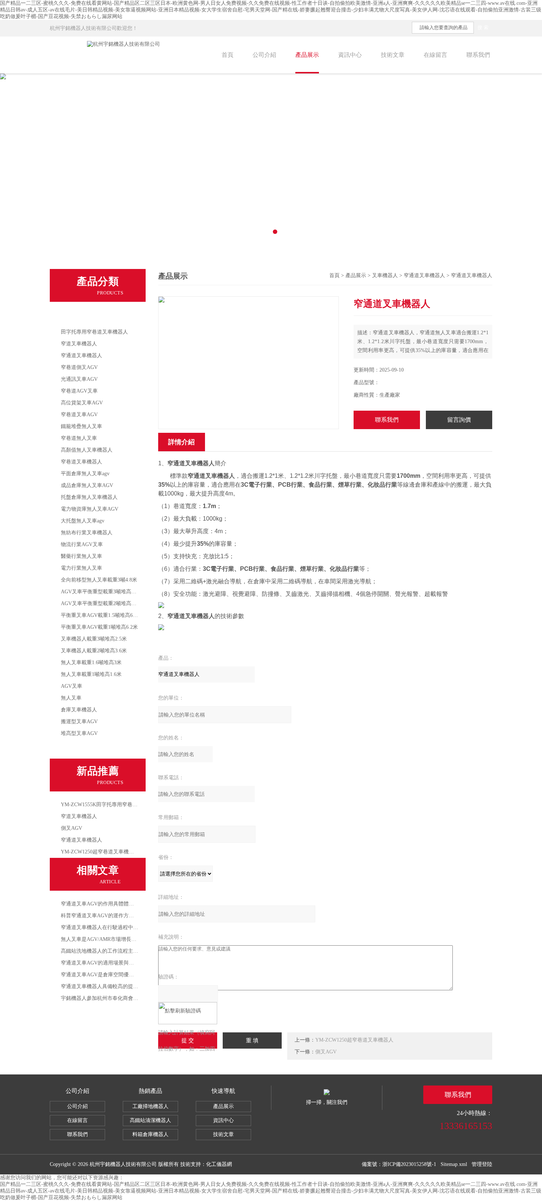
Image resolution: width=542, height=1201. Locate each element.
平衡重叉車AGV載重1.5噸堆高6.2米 (101, 615)
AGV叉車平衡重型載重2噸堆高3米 (100, 603)
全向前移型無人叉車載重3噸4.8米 (99, 580)
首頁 (227, 55)
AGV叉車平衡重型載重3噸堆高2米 (100, 591)
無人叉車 (71, 698)
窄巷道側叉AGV (79, 367)
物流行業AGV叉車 (82, 544)
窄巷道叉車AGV (79, 414)
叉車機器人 (77, 317)
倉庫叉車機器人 (79, 709)
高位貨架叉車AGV (82, 402)
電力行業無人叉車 (81, 568)
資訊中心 (350, 55)
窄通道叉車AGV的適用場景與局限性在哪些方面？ (118, 963)
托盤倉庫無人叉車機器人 (89, 497)
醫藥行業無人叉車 (81, 556)
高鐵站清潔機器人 (150, 1120)
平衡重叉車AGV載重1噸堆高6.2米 (99, 627)
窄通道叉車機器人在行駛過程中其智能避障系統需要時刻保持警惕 (136, 927)
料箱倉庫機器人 (150, 1134)
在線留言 (435, 55)
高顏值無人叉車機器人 (86, 450)
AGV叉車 (71, 686)
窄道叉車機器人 (79, 343)
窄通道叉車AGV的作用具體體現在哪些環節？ (113, 904)
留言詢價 (459, 420)
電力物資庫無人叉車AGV (89, 509)
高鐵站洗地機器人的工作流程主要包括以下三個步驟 (120, 951)
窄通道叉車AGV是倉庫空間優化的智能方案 (110, 974)
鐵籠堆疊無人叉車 (81, 426)
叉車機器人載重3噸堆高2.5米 (94, 639)
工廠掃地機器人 (150, 1106)
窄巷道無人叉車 (79, 438)
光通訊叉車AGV (79, 379)
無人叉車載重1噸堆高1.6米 (91, 674)
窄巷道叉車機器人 (81, 462)
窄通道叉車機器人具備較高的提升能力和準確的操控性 (123, 986)
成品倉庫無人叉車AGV (87, 485)
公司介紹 (264, 55)
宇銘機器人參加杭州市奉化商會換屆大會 (107, 998)
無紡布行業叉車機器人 (86, 532)
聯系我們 (478, 55)
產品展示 (307, 55)
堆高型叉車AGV (79, 733)
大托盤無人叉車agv (82, 521)
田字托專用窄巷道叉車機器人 (94, 332)
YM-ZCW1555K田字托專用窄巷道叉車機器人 (112, 804)
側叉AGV (71, 828)
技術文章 (392, 55)
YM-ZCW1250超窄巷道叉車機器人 (100, 852)
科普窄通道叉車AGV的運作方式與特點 (105, 915)
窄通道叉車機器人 (81, 355)
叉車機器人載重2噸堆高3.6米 (94, 650)
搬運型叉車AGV (79, 721)
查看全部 (74, 749)
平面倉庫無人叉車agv (85, 473)
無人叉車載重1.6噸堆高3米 (91, 662)
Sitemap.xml (454, 1164)
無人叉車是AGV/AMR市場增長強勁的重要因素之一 (119, 939)
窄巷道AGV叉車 (79, 391)
